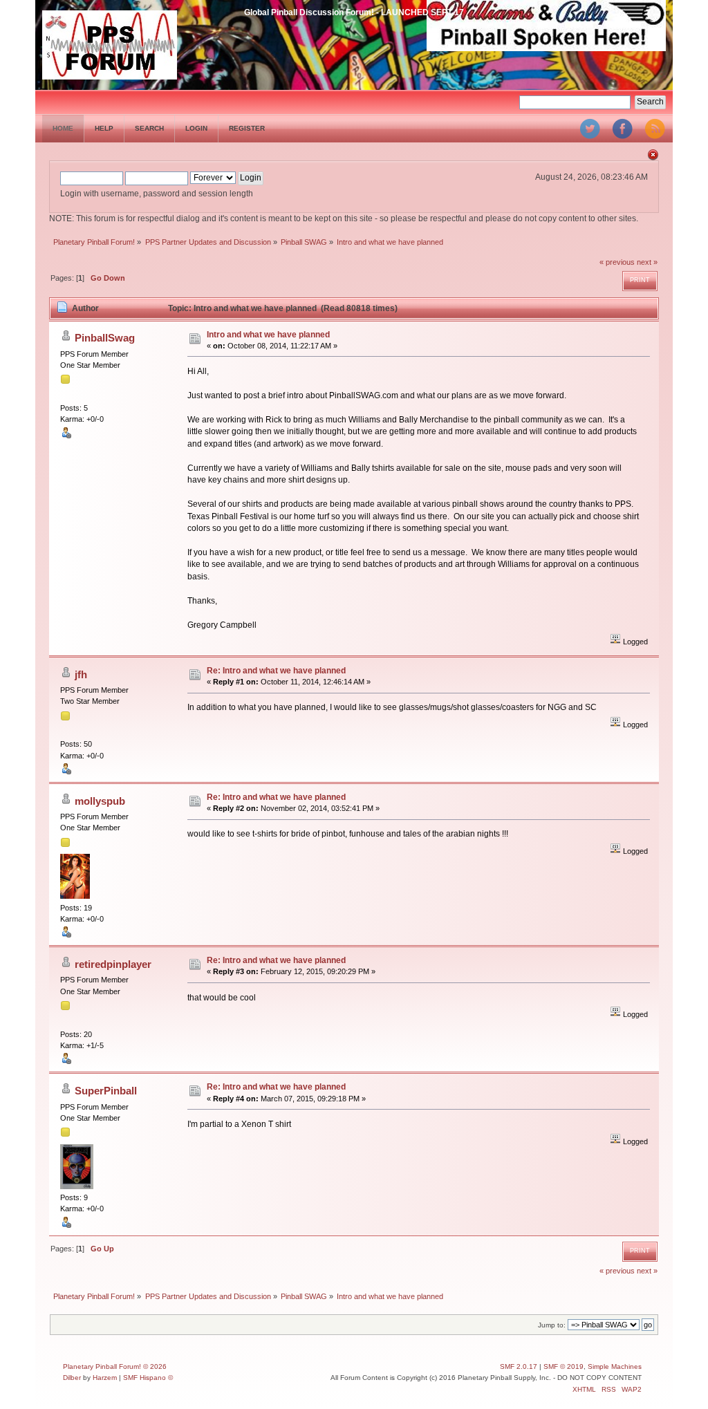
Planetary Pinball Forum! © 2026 (115, 1366)
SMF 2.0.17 (518, 1366)
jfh (81, 674)
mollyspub (100, 801)
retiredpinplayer (113, 964)
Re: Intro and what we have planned (276, 670)
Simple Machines (615, 1366)
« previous (617, 262)
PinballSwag (105, 338)
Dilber (72, 1377)
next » (647, 262)
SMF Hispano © (148, 1377)
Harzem (105, 1377)
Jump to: (552, 1325)
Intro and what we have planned (268, 334)
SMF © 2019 (563, 1366)
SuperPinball (106, 1091)
